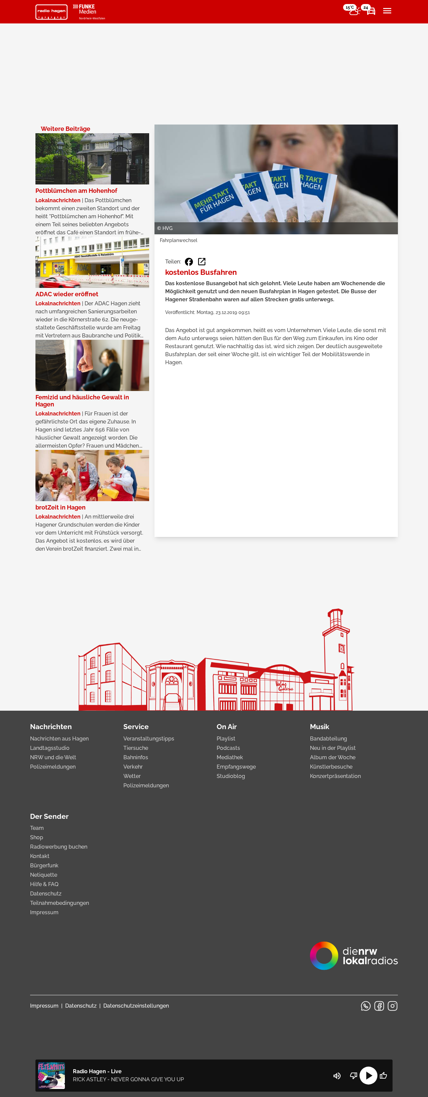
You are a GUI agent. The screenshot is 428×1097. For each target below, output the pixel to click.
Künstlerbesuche (331, 767)
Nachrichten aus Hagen (59, 738)
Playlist (226, 738)
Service (136, 726)
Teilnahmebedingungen (59, 903)
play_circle (368, 1075)
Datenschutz (46, 893)
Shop (36, 837)
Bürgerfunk (44, 865)
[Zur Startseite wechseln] (51, 12)
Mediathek (230, 757)
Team (37, 828)
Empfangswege (236, 767)
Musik (319, 726)
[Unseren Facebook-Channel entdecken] (379, 1006)
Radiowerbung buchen (58, 847)
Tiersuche (135, 748)
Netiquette (43, 875)
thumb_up (383, 1076)
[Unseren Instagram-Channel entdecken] (392, 1006)
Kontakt (39, 856)
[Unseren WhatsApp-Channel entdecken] (365, 1006)
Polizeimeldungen (53, 767)
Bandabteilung (328, 738)
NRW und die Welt (53, 757)
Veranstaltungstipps (148, 738)
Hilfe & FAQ (44, 884)
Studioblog (231, 776)
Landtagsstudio (50, 748)
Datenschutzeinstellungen (136, 1006)
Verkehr (133, 767)
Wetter (132, 776)
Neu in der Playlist (333, 748)
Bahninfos (135, 757)
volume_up (337, 1076)
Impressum (44, 912)
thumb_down (354, 1076)
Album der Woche (332, 757)
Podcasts (228, 748)
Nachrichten (51, 726)
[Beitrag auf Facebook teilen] (189, 262)
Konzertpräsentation (335, 776)
